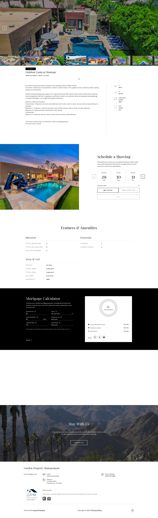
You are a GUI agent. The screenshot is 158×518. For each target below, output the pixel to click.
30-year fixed (55, 313)
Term (53, 311)
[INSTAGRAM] (132, 510)
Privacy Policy (96, 510)
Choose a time (101, 185)
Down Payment (31, 317)
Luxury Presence (39, 510)
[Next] (143, 176)
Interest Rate (30, 322)
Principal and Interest (97, 324)
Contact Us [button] (79, 442)
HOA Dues (54, 322)
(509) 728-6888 (110, 476)
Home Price (30, 311)
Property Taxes (95, 327)
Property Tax (55, 317)
